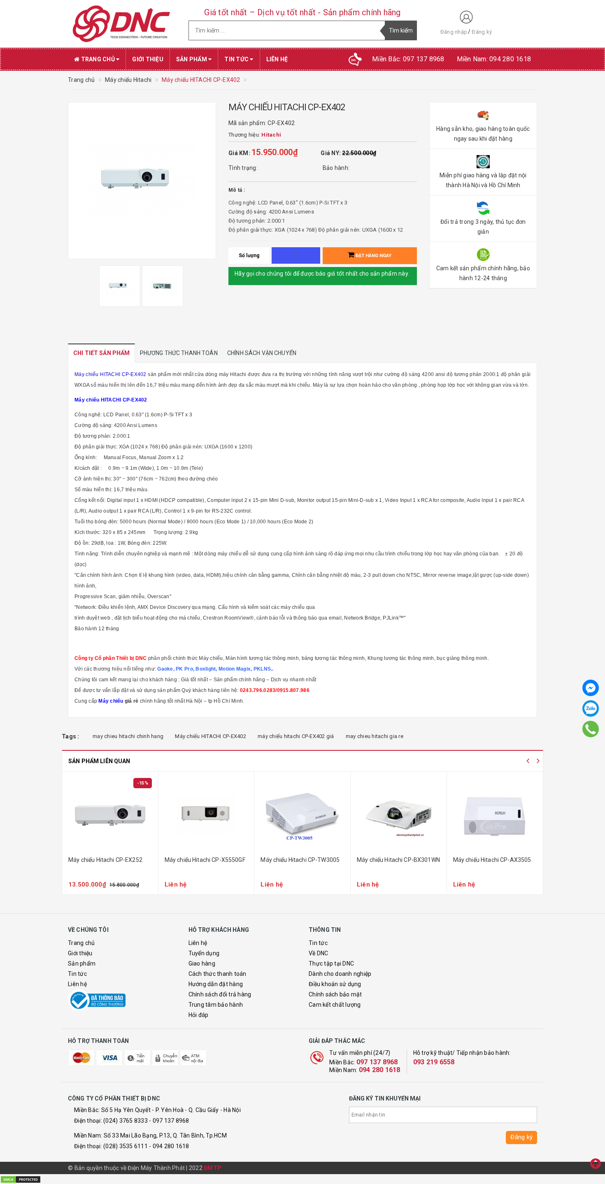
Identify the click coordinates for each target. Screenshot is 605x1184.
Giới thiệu (147, 59)
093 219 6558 (434, 1062)
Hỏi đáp (198, 1015)
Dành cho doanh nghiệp (340, 973)
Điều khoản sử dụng (335, 984)
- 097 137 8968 (169, 1120)
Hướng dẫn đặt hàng (215, 984)
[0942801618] (590, 729)
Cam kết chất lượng (335, 1004)
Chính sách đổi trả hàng (219, 994)
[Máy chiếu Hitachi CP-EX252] (110, 815)
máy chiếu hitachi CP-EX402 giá (296, 736)
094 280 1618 (379, 1070)
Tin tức (237, 59)
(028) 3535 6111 (125, 1146)
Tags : (70, 736)
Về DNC (318, 953)
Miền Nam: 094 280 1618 (494, 59)
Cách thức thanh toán (217, 973)
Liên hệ (277, 59)
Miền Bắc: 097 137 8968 (408, 59)
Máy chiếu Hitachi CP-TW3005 (300, 860)
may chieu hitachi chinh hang (128, 736)
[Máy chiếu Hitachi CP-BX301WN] (398, 815)
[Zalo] (590, 708)
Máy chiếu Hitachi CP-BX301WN (398, 860)
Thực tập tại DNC (331, 963)
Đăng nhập (453, 32)
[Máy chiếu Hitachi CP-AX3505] (495, 815)
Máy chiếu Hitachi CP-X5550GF (205, 860)
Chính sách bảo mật (335, 994)
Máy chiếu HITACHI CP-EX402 (210, 736)
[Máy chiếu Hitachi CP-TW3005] (302, 815)
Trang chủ (97, 59)
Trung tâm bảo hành (215, 1004)
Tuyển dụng (204, 953)
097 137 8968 (377, 1062)
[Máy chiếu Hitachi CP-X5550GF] (206, 815)
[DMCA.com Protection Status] (20, 1178)
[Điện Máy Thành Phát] (122, 24)
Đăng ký (482, 32)
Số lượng (249, 255)
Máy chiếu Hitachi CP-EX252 (105, 860)
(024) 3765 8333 (125, 1120)
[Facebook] (590, 688)
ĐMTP (212, 1168)
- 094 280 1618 (169, 1146)
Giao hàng (201, 963)
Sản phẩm (192, 59)
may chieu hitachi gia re (374, 736)
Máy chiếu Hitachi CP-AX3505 (492, 860)
